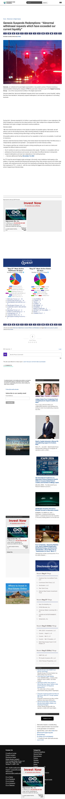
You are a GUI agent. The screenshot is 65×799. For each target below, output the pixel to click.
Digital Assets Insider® (12, 759)
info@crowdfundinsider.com (17, 768)
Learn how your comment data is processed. (34, 361)
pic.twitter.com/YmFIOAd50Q (45, 736)
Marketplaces (38, 756)
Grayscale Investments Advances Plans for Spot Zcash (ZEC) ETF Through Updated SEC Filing (48, 695)
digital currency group (48, 327)
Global (35, 764)
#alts (53, 730)
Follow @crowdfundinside (12, 389)
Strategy (36, 760)
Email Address (9, 395)
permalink (11, 329)
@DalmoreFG (41, 732)
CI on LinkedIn (10, 781)
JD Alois (19, 36)
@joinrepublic (49, 732)
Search (45, 2)
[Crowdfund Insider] (9, 2)
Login (60, 349)
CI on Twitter (9, 777)
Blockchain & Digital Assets (14, 19)
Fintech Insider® (10, 755)
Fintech (36, 766)
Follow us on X (47, 718)
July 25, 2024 (40, 740)
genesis (56, 327)
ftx (53, 327)
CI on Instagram (10, 783)
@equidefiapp (41, 734)
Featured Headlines (39, 752)
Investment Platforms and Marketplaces (32, 327)
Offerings (36, 762)
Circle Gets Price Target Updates (45, 676)
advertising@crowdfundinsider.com (16, 773)
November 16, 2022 (28, 156)
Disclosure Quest (11, 757)
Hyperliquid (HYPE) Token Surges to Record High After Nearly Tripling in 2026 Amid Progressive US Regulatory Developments (47, 685)
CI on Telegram (10, 785)
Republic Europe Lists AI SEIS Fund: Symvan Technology (46, 670)
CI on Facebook (10, 779)
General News (38, 754)
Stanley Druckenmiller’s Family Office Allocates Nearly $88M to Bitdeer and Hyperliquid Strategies (46, 703)
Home (4, 19)
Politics (36, 758)
